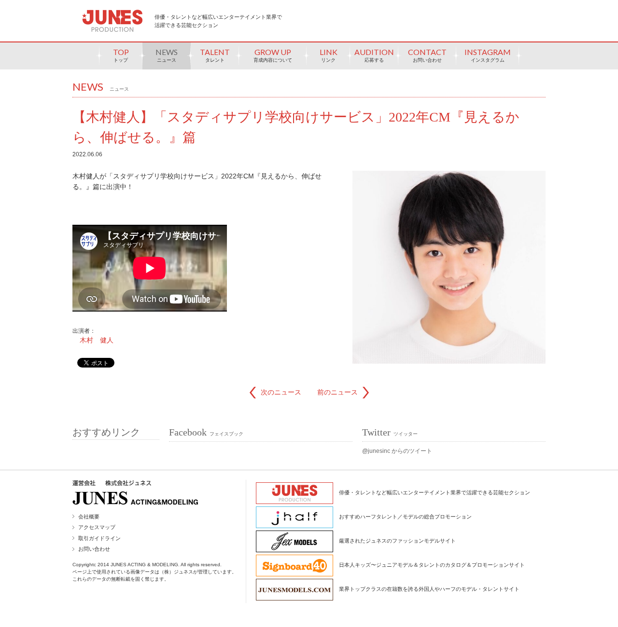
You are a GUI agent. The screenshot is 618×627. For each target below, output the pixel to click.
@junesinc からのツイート (397, 451)
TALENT (215, 55)
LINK (328, 55)
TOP (121, 55)
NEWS (166, 55)
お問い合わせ (94, 549)
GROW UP (272, 55)
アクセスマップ (96, 527)
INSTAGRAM (487, 55)
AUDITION (374, 55)
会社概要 (88, 516)
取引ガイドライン (99, 538)
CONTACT (427, 55)
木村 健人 (96, 340)
